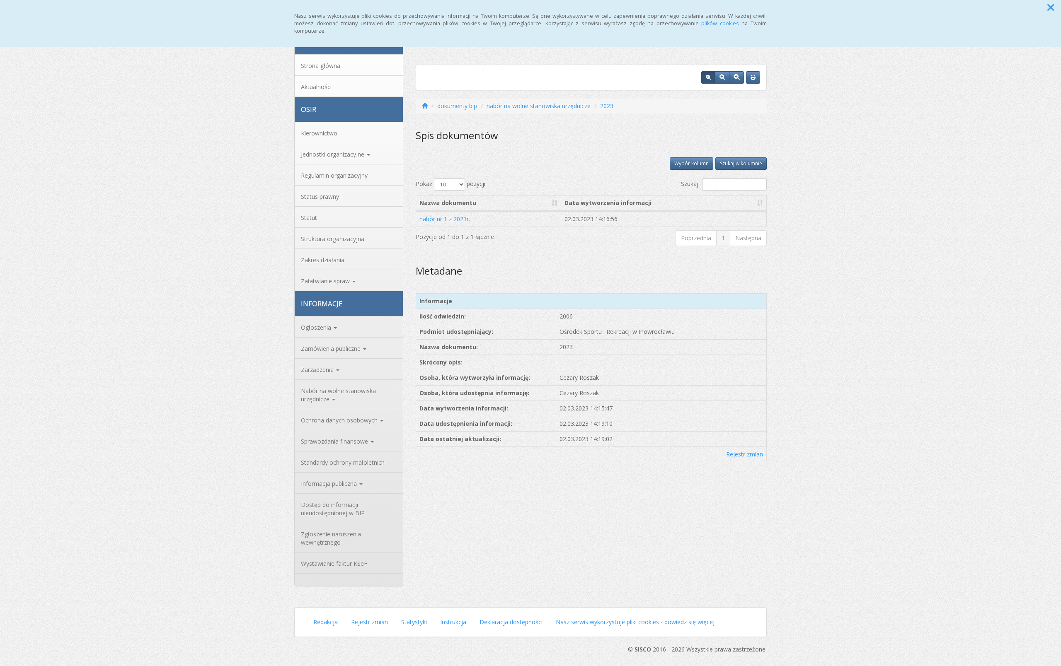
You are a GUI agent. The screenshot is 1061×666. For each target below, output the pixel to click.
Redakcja (325, 622)
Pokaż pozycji (450, 184)
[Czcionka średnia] (722, 77)
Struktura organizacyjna (332, 239)
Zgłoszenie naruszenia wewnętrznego (331, 538)
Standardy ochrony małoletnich (343, 462)
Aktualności (316, 87)
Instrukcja (453, 622)
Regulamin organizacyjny (334, 175)
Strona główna (320, 66)
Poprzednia (696, 238)
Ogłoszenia (317, 327)
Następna (748, 238)
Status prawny (320, 196)
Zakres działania (322, 260)
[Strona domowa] (425, 106)
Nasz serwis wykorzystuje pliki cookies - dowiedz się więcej (635, 622)
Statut (309, 218)
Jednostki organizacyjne (333, 154)
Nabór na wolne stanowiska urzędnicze (338, 395)
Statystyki (414, 622)
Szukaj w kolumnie (741, 163)
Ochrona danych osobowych (340, 420)
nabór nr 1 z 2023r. (444, 219)
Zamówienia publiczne (331, 348)
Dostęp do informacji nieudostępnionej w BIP (333, 509)
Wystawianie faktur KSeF (334, 563)
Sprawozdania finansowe (335, 441)
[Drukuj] (753, 77)
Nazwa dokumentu (447, 203)
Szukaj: (690, 184)
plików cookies (720, 23)
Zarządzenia (318, 370)
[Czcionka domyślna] (708, 77)
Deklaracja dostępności (511, 622)
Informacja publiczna (330, 483)
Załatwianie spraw (326, 281)
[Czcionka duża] (736, 77)
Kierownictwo (319, 133)
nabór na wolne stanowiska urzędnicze (539, 106)
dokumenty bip (457, 106)
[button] (1050, 7)
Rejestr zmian (744, 454)
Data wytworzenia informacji (608, 203)
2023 (606, 106)
